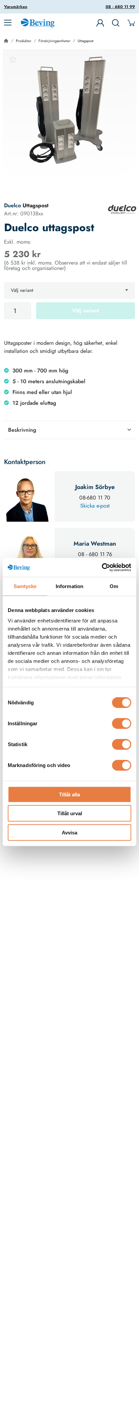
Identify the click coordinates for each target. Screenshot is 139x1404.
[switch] (121, 723)
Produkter (23, 40)
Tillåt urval (69, 813)
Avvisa (69, 832)
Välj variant (85, 310)
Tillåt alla (69, 794)
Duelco (12, 205)
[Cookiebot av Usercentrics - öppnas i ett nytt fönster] (101, 567)
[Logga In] (100, 22)
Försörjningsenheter (54, 40)
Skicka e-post (95, 506)
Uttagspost (85, 40)
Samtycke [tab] (25, 586)
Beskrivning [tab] (22, 430)
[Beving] (37, 24)
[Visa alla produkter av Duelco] (122, 209)
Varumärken (15, 7)
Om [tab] (114, 586)
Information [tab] (69, 586)
